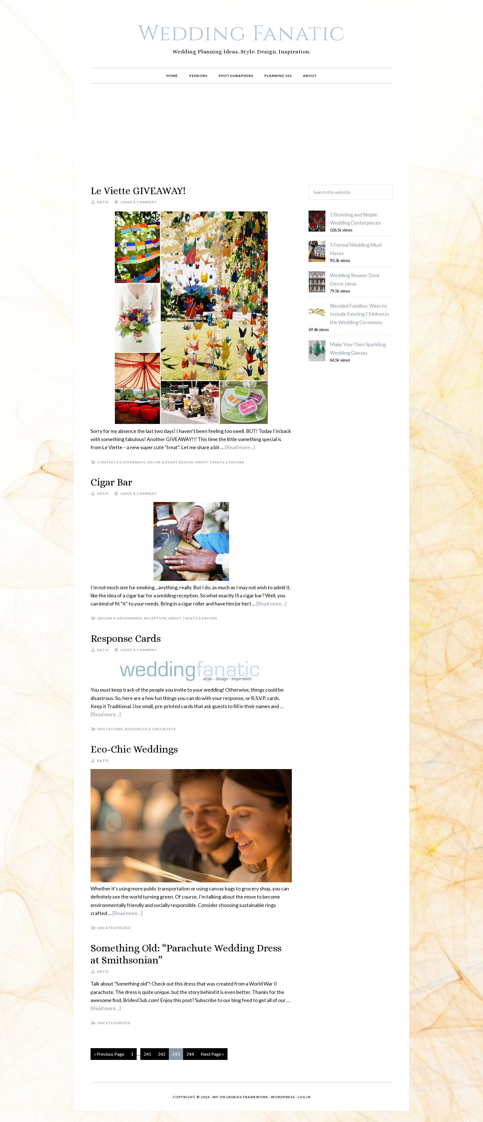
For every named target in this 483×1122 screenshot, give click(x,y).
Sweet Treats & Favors (219, 462)
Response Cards (126, 638)
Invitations (110, 729)
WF (215, 1097)
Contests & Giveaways (121, 462)
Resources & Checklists (150, 729)
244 (190, 1054)
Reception (155, 618)
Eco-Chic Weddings (134, 749)
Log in (304, 1097)
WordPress (283, 1097)
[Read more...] (240, 447)
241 (147, 1054)
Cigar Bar (111, 482)
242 (161, 1054)
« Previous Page (109, 1054)
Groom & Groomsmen (119, 618)
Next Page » (212, 1054)
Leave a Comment (138, 202)
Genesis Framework (247, 1097)
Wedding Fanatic (241, 34)
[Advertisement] (241, 134)
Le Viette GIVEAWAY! (138, 190)
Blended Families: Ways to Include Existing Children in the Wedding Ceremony (359, 314)
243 (176, 1054)
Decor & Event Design (170, 462)
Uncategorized (114, 928)
